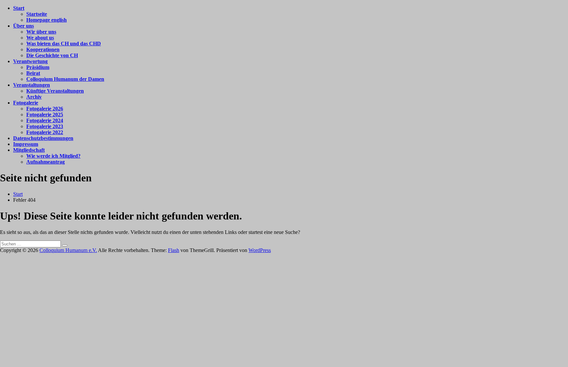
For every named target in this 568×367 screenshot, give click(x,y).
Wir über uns (41, 31)
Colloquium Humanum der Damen (65, 79)
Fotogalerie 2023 (44, 126)
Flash (173, 250)
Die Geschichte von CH (52, 55)
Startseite (36, 14)
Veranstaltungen (31, 85)
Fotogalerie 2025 (44, 114)
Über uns (23, 26)
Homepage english (46, 20)
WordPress (259, 250)
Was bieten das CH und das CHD (63, 43)
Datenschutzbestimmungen (43, 138)
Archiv (34, 97)
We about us (40, 37)
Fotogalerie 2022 (44, 132)
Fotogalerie (25, 102)
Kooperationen (42, 49)
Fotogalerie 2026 (44, 108)
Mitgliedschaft (29, 150)
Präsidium (37, 67)
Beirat (33, 73)
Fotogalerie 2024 (44, 120)
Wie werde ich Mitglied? (53, 156)
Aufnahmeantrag (45, 162)
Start (18, 8)
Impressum (25, 144)
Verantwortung (30, 61)
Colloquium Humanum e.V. (68, 250)
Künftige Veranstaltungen (55, 91)
